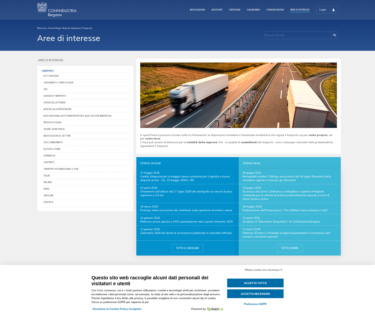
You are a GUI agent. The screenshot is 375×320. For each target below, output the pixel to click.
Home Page (54, 28)
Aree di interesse (71, 28)
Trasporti (87, 28)
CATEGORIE (234, 9)
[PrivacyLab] (214, 309)
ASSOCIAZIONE (197, 9)
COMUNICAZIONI (275, 9)
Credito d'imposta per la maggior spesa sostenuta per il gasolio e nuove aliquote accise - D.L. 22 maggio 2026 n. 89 (185, 178)
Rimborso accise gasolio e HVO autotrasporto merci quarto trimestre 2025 (186, 221)
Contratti (49, 162)
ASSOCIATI (217, 9)
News (46, 189)
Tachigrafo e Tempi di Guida (58, 82)
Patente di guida (52, 122)
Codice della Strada (54, 102)
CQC (45, 89)
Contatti (49, 202)
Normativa (49, 155)
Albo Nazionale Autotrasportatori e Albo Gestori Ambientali (78, 115)
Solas (47, 175)
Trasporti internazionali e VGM (61, 169)
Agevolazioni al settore (57, 135)
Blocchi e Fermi (52, 149)
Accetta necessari (255, 293)
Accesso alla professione (57, 109)
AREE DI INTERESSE (300, 9)
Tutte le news (289, 248)
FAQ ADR (48, 182)
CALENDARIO (253, 9)
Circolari (48, 195)
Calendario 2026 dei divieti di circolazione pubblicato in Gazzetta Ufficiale (186, 233)
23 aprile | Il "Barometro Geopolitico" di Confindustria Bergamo (281, 221)
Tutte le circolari (187, 248)
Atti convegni (51, 76)
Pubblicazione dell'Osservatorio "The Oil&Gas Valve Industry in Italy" (286, 210)
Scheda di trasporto (55, 96)
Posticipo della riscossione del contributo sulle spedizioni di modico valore (186, 210)
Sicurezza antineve (54, 129)
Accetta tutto (255, 283)
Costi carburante (53, 142)
